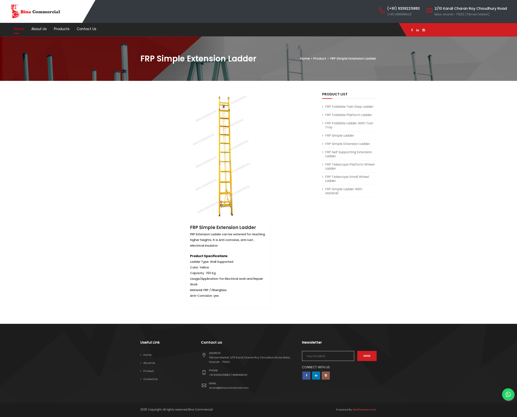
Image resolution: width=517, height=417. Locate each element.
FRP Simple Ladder (339, 135)
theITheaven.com (364, 410)
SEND (367, 356)
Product (148, 371)
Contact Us (86, 28)
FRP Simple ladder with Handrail (343, 191)
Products (61, 28)
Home (19, 28)
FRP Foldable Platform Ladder (348, 115)
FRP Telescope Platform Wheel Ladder (349, 166)
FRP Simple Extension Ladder (223, 227)
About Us (39, 28)
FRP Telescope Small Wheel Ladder (347, 178)
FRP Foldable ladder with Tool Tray (349, 125)
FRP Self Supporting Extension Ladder (348, 154)
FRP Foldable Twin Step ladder (349, 106)
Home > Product (313, 58)
